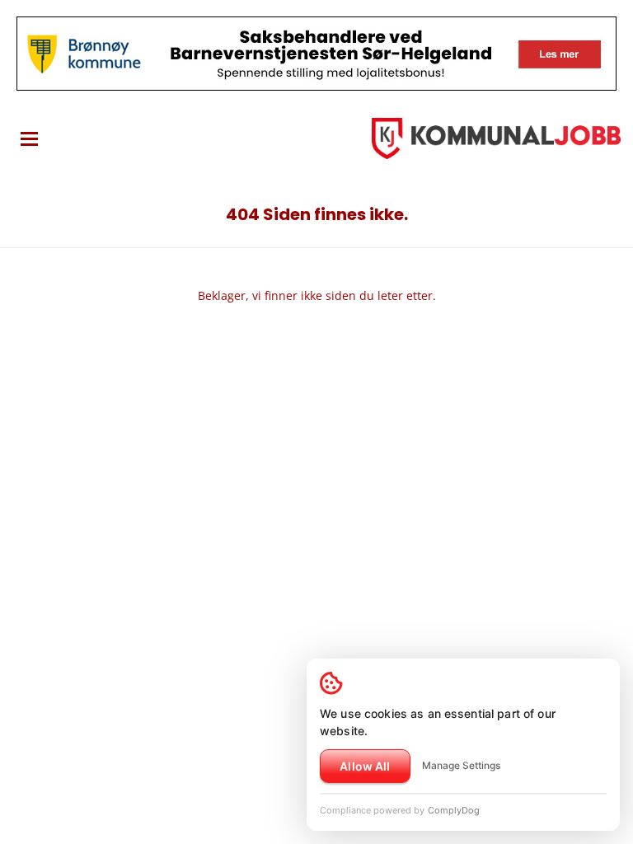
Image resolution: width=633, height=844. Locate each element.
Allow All (365, 766)
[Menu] (29, 139)
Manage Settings (461, 765)
